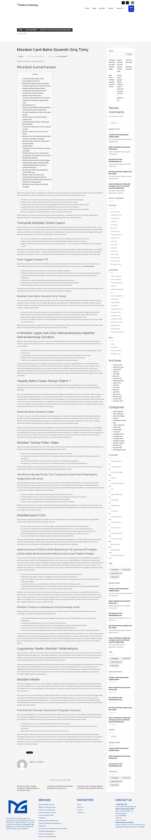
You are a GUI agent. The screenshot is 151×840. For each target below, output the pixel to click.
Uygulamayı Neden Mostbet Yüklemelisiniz (35, 122)
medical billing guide (116, 573)
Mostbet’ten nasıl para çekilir (31, 182)
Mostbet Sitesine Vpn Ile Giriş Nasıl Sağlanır (36, 160)
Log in (113, 344)
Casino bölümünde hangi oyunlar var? (34, 177)
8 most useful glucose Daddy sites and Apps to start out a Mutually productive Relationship (120, 186)
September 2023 (116, 215)
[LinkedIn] (127, 2)
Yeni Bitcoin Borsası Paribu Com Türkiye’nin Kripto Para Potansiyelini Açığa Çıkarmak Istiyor (36, 100)
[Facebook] (123, 2)
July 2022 (114, 241)
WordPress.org (115, 354)
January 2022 (115, 261)
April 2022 (114, 251)
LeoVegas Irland (116, 315)
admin (21, 56)
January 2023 (115, 231)
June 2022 (114, 244)
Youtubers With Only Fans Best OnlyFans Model (112, 64)
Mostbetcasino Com (28, 105)
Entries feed (115, 347)
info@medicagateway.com (128, 806)
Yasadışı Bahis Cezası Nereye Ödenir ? (34, 91)
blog (112, 292)
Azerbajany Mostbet (117, 289)
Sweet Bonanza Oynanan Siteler (32, 93)
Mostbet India (115, 325)
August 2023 (115, 218)
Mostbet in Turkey (116, 322)
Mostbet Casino (27, 146)
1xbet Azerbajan (116, 279)
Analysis (113, 286)
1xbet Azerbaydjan (117, 283)
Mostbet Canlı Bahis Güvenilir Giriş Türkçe (35, 83)
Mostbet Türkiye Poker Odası (31, 95)
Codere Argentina (116, 296)
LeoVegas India (115, 312)
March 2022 (114, 254)
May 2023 (114, 228)
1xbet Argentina (116, 276)
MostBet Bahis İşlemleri (29, 158)
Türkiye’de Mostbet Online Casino (33, 79)
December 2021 (116, 264)
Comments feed (116, 350)
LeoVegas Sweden (117, 319)
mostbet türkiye (89, 266)
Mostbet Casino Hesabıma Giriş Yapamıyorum (36, 179)
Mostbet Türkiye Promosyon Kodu (33, 175)
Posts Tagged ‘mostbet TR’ (31, 81)
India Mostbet (115, 302)
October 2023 (115, 212)
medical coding (114, 577)
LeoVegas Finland (116, 309)
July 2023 (114, 221)
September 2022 (116, 235)
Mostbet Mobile (27, 124)
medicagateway (115, 569)
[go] (130, 123)
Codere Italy (114, 299)
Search (111, 51)
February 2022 (115, 258)
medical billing (126, 569)
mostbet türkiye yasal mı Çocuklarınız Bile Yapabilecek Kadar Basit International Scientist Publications (35, 165)
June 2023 (114, 225)
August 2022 (115, 238)
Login (131, 9)
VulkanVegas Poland (117, 332)
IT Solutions (114, 306)
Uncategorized (62, 56)
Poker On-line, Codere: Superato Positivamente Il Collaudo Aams (28, 788)
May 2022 (114, 248)
